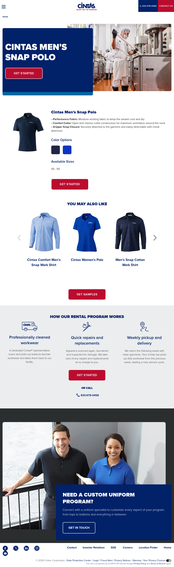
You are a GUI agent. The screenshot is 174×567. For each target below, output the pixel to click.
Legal (96, 560)
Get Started (74, 186)
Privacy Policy (140, 563)
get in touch (79, 527)
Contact (166, 5)
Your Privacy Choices (154, 560)
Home (5, 16)
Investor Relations (94, 547)
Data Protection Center (79, 560)
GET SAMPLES (87, 294)
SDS (114, 547)
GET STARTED (24, 73)
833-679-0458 (149, 5)
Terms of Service (158, 563)
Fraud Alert (106, 560)
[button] (155, 238)
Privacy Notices (122, 560)
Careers (128, 547)
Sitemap (137, 560)
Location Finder (148, 547)
